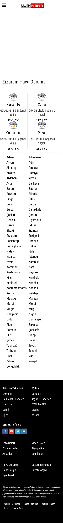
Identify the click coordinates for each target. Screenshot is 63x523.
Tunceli (33, 350)
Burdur (33, 204)
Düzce (10, 225)
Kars (31, 267)
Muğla (10, 309)
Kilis (9, 277)
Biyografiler (38, 448)
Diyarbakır (35, 220)
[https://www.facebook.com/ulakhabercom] (5, 431)
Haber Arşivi (9, 470)
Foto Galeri (8, 443)
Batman (33, 188)
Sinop (32, 335)
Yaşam (35, 415)
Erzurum (11, 235)
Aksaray (11, 167)
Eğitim (35, 388)
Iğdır (31, 251)
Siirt (8, 335)
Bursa (10, 209)
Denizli (10, 220)
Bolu (9, 204)
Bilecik (33, 194)
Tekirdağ (11, 345)
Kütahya (33, 293)
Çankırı (10, 215)
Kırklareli (11, 282)
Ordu (9, 319)
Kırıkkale (34, 277)
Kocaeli (33, 288)
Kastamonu (13, 272)
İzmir (9, 262)
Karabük (34, 262)
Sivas (32, 340)
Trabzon (11, 350)
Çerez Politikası (31, 503)
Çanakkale (35, 209)
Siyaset (36, 409)
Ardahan (11, 178)
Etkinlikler (37, 453)
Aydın (9, 183)
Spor (5, 415)
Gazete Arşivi (39, 470)
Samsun (11, 330)
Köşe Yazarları (10, 448)
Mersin (33, 303)
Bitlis (32, 199)
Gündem (36, 393)
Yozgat (33, 361)
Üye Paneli (8, 475)
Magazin (7, 404)
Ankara (10, 173)
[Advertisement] (31, 45)
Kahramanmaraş (15, 288)
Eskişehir (34, 235)
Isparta (10, 256)
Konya (10, 293)
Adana (10, 157)
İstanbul (33, 256)
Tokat (32, 345)
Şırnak (10, 340)
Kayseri (33, 272)
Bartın (10, 188)
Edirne (33, 225)
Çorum (33, 215)
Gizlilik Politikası (12, 503)
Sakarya (33, 324)
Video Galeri (38, 443)
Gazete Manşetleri (42, 464)
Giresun (33, 241)
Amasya (33, 167)
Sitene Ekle (17, 508)
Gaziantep (12, 241)
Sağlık (5, 409)
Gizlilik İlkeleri (48, 503)
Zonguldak (13, 366)
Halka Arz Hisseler (13, 399)
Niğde (32, 314)
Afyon (10, 162)
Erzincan (34, 230)
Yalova (10, 361)
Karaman (11, 267)
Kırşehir (33, 282)
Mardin (10, 303)
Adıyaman (35, 157)
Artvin (32, 178)
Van (31, 356)
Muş (31, 309)
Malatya (11, 298)
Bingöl (10, 199)
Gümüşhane (13, 246)
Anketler (7, 453)
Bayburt (11, 194)
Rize (9, 324)
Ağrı (31, 162)
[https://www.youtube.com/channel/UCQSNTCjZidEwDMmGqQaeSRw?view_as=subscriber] (11, 431)
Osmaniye (35, 319)
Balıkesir (34, 183)
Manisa (33, 298)
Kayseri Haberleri (41, 399)
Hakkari (33, 246)
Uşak (9, 356)
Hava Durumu (10, 464)
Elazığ (10, 230)
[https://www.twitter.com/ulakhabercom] (18, 431)
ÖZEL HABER (39, 404)
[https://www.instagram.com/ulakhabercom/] (24, 431)
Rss (6, 508)
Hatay (10, 251)
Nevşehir (12, 314)
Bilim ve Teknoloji (12, 388)
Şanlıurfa (34, 330)
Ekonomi (7, 393)
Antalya (33, 173)
